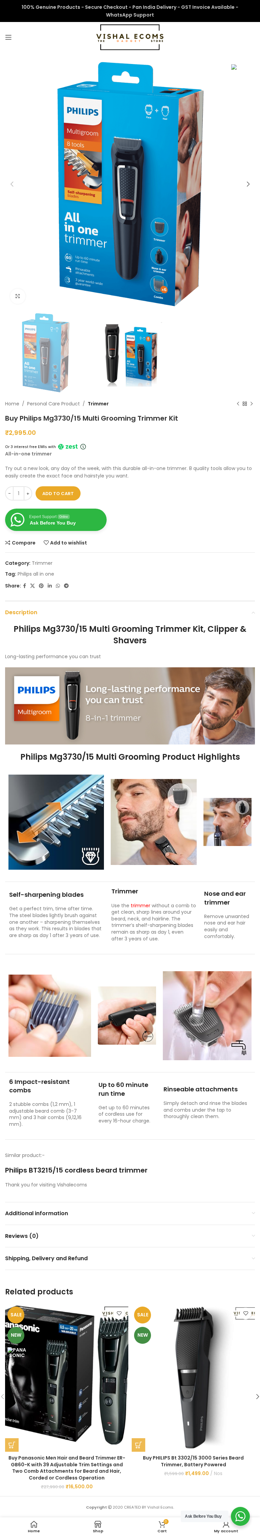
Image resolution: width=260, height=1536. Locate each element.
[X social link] (32, 586)
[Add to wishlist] (119, 1313)
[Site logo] (130, 37)
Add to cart (58, 493)
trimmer (140, 905)
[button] (12, 1445)
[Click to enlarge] (17, 296)
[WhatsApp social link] (58, 586)
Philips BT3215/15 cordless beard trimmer (77, 1170)
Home (12, 403)
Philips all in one (36, 574)
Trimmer (98, 403)
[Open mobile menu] (8, 37)
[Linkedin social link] (50, 586)
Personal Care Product (53, 403)
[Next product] (251, 403)
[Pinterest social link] (41, 586)
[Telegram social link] (66, 586)
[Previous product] (238, 403)
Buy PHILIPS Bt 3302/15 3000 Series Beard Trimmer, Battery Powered (193, 1461)
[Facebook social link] (24, 586)
